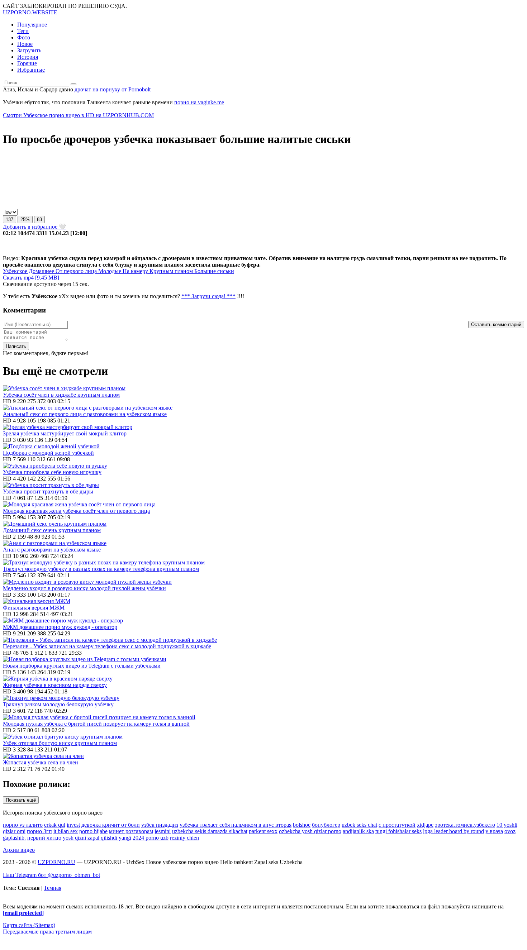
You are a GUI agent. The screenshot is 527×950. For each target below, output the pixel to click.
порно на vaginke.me (199, 102)
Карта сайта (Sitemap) (29, 925)
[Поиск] (73, 84)
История (27, 57)
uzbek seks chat (359, 825)
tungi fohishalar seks (398, 831)
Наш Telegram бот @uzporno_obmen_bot (51, 875)
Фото (23, 37)
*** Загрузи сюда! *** (208, 296)
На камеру (134, 271)
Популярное (32, 25)
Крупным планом (170, 271)
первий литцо (44, 838)
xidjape (425, 825)
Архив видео (19, 850)
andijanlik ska (358, 831)
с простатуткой (397, 825)
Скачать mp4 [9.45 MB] (31, 278)
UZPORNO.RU (56, 862)
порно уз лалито (23, 825)
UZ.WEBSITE (30, 12)
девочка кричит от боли (110, 825)
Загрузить (29, 50)
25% (25, 219)
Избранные (31, 70)
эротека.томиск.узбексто (465, 825)
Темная (52, 888)
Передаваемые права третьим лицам (47, 931)
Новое (25, 44)
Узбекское (15, 271)
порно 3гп (39, 831)
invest (73, 825)
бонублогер (326, 825)
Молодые (109, 271)
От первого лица (75, 271)
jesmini (163, 831)
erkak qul (54, 825)
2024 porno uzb (150, 838)
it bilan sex (65, 831)
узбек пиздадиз (159, 825)
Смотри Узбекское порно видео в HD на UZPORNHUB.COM (78, 115)
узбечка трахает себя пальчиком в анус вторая (235, 825)
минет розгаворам (131, 831)
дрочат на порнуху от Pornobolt (113, 89)
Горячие (27, 63)
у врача (494, 831)
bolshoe (301, 825)
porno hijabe (93, 831)
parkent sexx (263, 831)
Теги (23, 31)
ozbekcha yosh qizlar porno (310, 831)
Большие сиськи (213, 271)
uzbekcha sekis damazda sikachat (209, 831)
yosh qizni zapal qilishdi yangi (97, 838)
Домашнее (40, 271)
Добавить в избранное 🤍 (34, 227)
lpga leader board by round (453, 831)
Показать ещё (21, 800)
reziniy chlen (184, 838)
